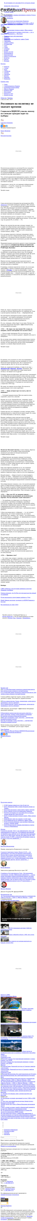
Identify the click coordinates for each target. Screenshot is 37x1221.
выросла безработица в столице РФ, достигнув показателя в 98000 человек (16, 1111)
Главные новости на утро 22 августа (16, 805)
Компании (7, 78)
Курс (2, 16)
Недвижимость (8, 53)
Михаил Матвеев (6, 888)
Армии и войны (9, 42)
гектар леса (8, 1104)
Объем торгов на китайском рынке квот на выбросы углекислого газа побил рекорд (18, 1052)
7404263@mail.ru (10, 1188)
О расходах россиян (6, 830)
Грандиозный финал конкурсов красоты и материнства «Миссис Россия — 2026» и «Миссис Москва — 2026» (18, 896)
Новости (6, 66)
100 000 (3, 1104)
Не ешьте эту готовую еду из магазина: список (16, 919)
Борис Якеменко (5, 131)
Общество (7, 39)
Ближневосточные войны (11, 87)
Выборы (10, 98)
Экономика (7, 41)
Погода (6, 59)
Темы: (6, 84)
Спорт (6, 47)
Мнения (3, 1065)
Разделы (3, 63)
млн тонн (5, 1101)
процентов (7, 1110)
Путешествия (8, 44)
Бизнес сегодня (8, 51)
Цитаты (6, 75)
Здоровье (6, 48)
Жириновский (5, 368)
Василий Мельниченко (7, 846)
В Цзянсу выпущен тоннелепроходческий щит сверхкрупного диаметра (17, 1009)
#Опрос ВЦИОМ (20, 731)
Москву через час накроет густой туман (17, 819)
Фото (5, 69)
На (1, 1110)
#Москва (6, 731)
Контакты (7, 1134)
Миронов (13, 368)
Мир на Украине (9, 89)
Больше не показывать (14, 1219)
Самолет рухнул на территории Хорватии (18, 811)
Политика (7, 38)
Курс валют (7, 92)
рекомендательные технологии (10, 1194)
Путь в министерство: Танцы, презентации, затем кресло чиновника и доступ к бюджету (17, 705)
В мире (6, 50)
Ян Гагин (20, 24)
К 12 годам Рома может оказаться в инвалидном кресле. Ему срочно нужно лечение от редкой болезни (18, 693)
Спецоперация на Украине (12, 86)
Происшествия (8, 55)
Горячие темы (5, 81)
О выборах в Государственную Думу (11, 873)
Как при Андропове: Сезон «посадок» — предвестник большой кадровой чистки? (17, 721)
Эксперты (7, 74)
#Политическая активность (13, 732)
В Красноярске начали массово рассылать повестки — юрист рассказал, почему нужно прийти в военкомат (17, 713)
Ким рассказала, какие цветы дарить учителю (19, 809)
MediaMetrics (26, 618)
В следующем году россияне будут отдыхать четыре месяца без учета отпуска (19, 813)
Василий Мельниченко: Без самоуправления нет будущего (18, 1075)
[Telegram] (7, 126)
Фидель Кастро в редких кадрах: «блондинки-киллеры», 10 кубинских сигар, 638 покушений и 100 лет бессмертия (18, 1088)
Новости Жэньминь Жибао (9, 996)
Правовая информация (10, 1129)
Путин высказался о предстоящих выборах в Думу (15, 597)
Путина (9, 270)
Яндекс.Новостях (7, 616)
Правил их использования (8, 1146)
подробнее (4, 1219)
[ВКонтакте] (2, 126)
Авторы (6, 72)
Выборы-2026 (8, 90)
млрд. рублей (5, 1107)
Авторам (6, 1132)
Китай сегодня (8, 95)
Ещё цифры (4, 1119)
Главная (6, 36)
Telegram (18, 618)
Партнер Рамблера (6, 1205)
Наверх (3, 1197)
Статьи (6, 68)
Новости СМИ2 (5, 994)
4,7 (1, 1101)
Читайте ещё (4, 688)
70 (3, 1110)
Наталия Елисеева (6, 135)
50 (1, 1098)
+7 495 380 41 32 (9, 1190)
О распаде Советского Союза (9, 852)
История (6, 61)
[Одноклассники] (4, 126)
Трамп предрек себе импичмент (13, 36)
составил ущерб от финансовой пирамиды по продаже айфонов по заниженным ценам (18, 1108)
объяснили (4, 204)
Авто (5, 45)
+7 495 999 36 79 (9, 1183)
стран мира (5, 1113)
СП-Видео (7, 71)
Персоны (6, 77)
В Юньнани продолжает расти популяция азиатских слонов (18, 1022)
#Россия (12, 731)
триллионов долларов (8, 1098)
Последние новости (6, 802)
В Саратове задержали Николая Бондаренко (13, 716)
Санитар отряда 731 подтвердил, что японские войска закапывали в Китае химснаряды (17, 1037)
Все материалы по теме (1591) (9, 604)
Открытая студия (6, 1057)
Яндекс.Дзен (12, 618)
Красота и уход (8, 93)
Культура (6, 58)
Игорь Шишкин (5, 867)
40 (1, 1113)
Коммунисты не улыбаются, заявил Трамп (16, 39)
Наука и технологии (10, 56)
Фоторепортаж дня (6, 894)
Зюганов (19, 368)
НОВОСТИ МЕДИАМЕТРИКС (10, 900)
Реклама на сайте (9, 1131)
